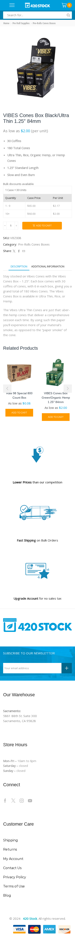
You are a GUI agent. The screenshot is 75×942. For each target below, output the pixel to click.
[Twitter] (14, 251)
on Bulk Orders (37, 540)
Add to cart (44, 225)
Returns (10, 849)
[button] (7, 388)
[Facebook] (18, 251)
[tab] (19, 266)
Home (6, 23)
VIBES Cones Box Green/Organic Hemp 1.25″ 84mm (56, 398)
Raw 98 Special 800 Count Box (19, 395)
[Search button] (68, 15)
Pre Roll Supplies (21, 23)
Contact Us (12, 868)
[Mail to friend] (23, 251)
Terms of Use (14, 886)
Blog (7, 895)
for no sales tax (37, 598)
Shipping (10, 840)
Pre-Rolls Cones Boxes (44, 23)
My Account (13, 859)
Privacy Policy (14, 877)
